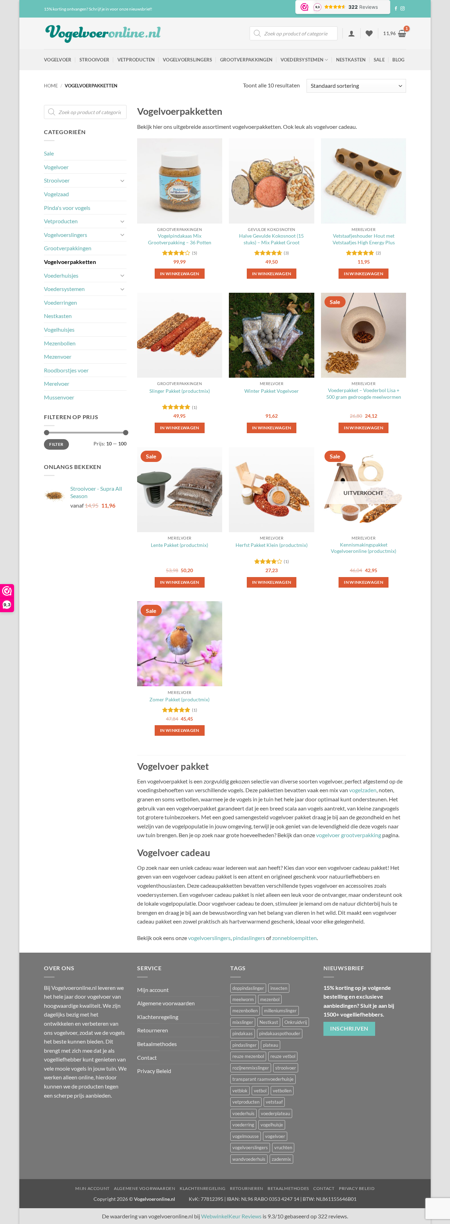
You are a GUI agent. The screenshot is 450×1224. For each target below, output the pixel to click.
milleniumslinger (280, 1010)
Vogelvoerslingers (187, 59)
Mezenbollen (60, 343)
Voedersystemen (302, 59)
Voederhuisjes (61, 275)
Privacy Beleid (154, 1070)
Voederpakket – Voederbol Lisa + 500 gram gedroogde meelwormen (363, 393)
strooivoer (285, 1068)
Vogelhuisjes (59, 329)
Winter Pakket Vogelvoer (271, 391)
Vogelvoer (57, 59)
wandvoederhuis (248, 1159)
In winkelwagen (363, 582)
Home (51, 85)
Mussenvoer (59, 397)
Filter (56, 444)
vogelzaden (363, 790)
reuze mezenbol (248, 1056)
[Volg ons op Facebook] (396, 8)
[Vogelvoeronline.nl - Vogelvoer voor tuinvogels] (103, 33)
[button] (351, 33)
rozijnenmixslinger (250, 1068)
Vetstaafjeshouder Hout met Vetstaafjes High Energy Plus (364, 239)
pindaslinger (244, 1045)
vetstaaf (274, 1102)
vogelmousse (245, 1136)
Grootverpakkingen (246, 59)
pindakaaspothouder (279, 1033)
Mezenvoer (57, 356)
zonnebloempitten (294, 937)
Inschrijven (349, 1028)
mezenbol (269, 999)
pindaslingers (249, 937)
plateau (270, 1045)
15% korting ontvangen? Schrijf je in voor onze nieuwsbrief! (98, 9)
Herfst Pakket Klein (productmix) (272, 545)
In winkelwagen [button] (179, 273)
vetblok (240, 1090)
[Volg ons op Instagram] (402, 8)
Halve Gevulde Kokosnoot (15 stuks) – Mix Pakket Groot (271, 239)
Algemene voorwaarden (166, 1003)
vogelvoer (275, 1136)
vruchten (283, 1147)
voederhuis (243, 1113)
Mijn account (153, 989)
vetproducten (245, 1102)
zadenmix (281, 1159)
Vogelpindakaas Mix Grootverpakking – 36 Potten (179, 239)
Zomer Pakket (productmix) (179, 699)
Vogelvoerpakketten (70, 261)
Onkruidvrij (295, 1022)
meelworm (243, 999)
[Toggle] (122, 180)
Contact (147, 1057)
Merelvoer (56, 383)
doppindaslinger (248, 988)
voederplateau (275, 1113)
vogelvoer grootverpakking (348, 835)
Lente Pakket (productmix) (179, 545)
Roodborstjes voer (66, 370)
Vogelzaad (56, 194)
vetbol (260, 1090)
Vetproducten (136, 59)
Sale (379, 59)
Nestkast (268, 1022)
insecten (278, 988)
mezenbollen (245, 1010)
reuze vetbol (282, 1056)
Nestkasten (351, 59)
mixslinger (242, 1022)
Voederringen (60, 302)
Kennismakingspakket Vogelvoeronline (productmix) (363, 548)
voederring (243, 1124)
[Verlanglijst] (369, 33)
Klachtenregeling (157, 1016)
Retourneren (152, 1030)
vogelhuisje (272, 1124)
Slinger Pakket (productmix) (179, 391)
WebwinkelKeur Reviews (231, 1216)
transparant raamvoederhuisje (263, 1079)
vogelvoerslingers (209, 937)
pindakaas (242, 1033)
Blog (398, 59)
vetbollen (282, 1090)
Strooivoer (94, 59)
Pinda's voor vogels (67, 207)
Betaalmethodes (157, 1043)
